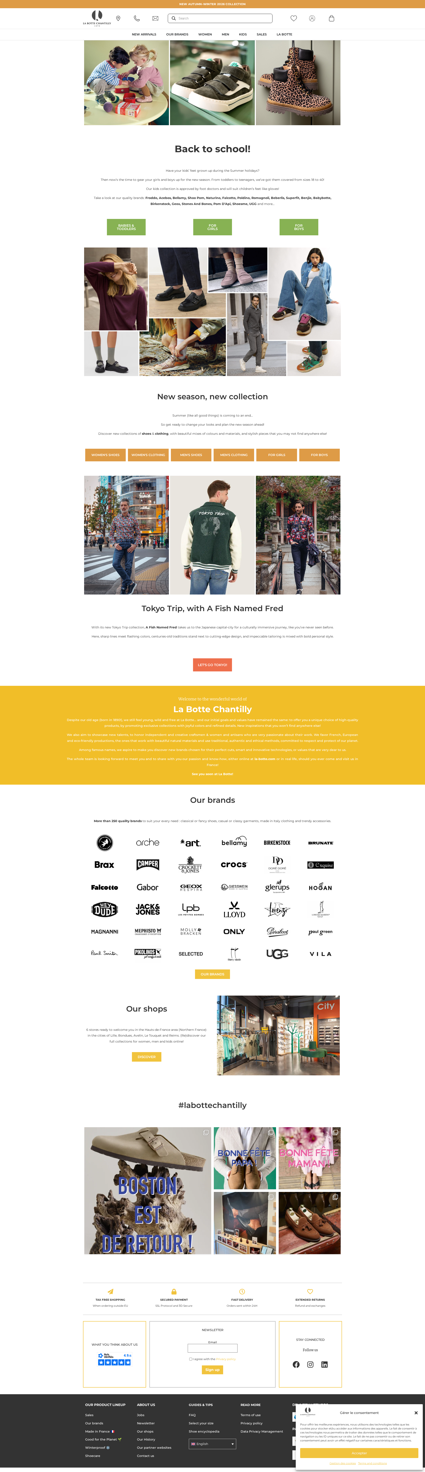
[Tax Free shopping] (110, 1292)
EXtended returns (310, 1299)
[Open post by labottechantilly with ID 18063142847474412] (310, 1158)
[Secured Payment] (174, 1292)
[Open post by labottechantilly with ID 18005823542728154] (310, 1223)
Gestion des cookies (343, 1463)
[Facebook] (296, 1364)
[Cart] (331, 18)
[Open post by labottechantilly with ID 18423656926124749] (245, 1223)
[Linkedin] (324, 1364)
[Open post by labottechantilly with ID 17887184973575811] (147, 1190)
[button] (416, 1413)
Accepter (359, 1453)
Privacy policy (226, 1359)
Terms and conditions (372, 1463)
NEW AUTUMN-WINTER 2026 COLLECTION (212, 4)
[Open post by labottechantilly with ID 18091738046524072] (245, 1158)
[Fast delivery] (242, 1292)
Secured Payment (174, 1299)
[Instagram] (310, 1364)
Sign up (212, 1370)
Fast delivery (242, 1299)
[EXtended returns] (310, 1292)
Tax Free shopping (110, 1299)
